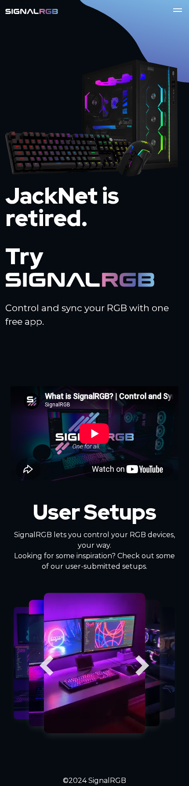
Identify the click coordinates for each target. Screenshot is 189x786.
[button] (177, 11)
